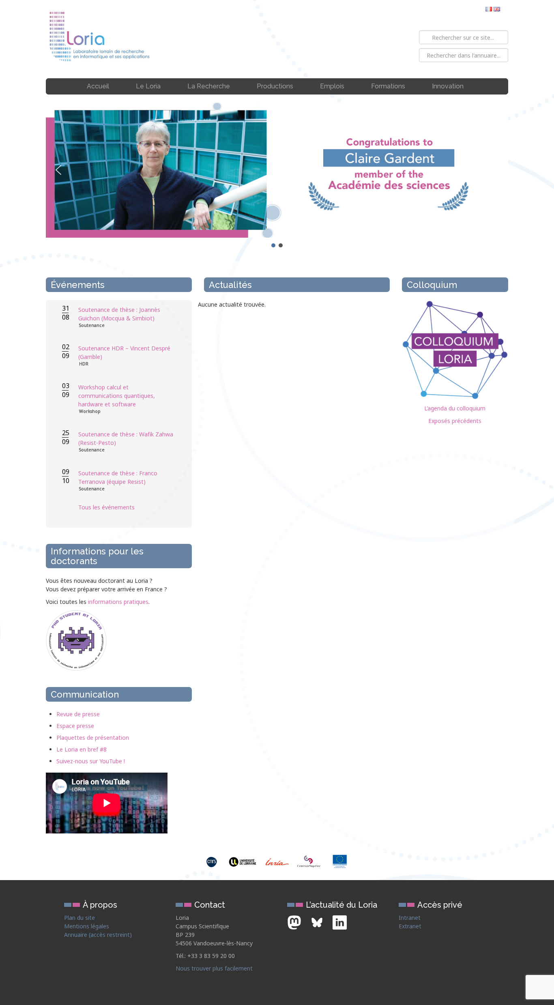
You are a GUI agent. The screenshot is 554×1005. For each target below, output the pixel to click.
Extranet (410, 926)
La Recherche (208, 86)
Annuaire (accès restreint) (98, 934)
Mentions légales (86, 926)
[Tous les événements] (127, 523)
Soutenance (92, 325)
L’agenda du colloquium (454, 408)
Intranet (410, 917)
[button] (277, 170)
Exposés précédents (454, 421)
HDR (83, 364)
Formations (388, 86)
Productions (275, 86)
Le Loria (148, 86)
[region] (277, 176)
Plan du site (79, 917)
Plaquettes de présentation (92, 737)
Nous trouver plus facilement (214, 968)
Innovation (448, 86)
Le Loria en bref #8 (81, 749)
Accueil (98, 86)
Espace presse (75, 726)
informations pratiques (118, 602)
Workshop (90, 411)
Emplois (332, 86)
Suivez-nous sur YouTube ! (90, 761)
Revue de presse (78, 714)
